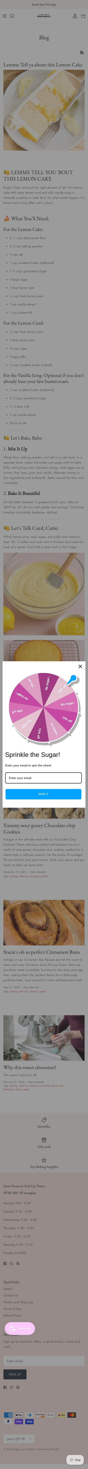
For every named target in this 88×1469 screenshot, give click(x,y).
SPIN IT (43, 794)
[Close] (80, 666)
